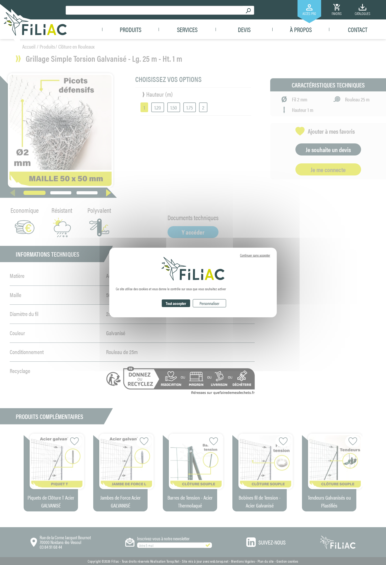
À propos (301, 29)
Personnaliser (209, 303)
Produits (130, 29)
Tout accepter (176, 303)
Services (187, 29)
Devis (244, 29)
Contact (357, 29)
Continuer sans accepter (255, 255)
